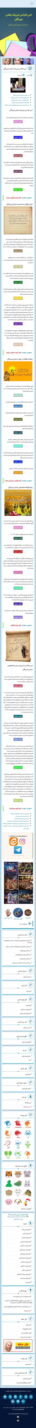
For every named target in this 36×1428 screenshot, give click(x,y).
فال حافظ (28, 1324)
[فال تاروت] (26, 869)
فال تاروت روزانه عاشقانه (24, 1274)
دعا (30, 1060)
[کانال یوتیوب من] (18, 1401)
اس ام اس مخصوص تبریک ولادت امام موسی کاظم (16, 823)
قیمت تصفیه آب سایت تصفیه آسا (22, 1296)
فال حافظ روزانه (26, 1328)
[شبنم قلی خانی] (7, 62)
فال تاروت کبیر (27, 1233)
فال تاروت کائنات (26, 1237)
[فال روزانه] (11, 869)
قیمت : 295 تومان (18, 1217)
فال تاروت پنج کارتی (25, 1253)
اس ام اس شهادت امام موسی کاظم (20, 813)
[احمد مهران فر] (28, 62)
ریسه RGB (28, 1102)
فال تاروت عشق (26, 1270)
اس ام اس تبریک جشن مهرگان (18, 17)
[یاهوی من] (31, 1397)
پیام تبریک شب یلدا (25, 1337)
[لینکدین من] (13, 1401)
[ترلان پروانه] (18, 62)
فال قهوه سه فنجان (26, 1009)
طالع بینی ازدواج (26, 1041)
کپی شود (18, 121)
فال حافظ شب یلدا (26, 1333)
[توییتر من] (5, 1397)
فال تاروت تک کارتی (25, 1241)
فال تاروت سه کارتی (25, 1245)
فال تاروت (28, 1282)
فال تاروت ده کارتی (25, 1266)
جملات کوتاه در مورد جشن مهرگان (20, 100)
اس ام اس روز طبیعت (25, 950)
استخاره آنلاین (27, 976)
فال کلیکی (28, 1074)
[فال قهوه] (26, 883)
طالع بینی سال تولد (26, 1208)
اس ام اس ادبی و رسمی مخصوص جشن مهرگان (17, 105)
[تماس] (10, 1397)
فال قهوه (28, 1005)
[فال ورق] (11, 897)
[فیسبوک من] (21, 1397)
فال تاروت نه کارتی (26, 1261)
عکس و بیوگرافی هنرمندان (23, 1382)
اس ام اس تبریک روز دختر (22, 816)
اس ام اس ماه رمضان (25, 958)
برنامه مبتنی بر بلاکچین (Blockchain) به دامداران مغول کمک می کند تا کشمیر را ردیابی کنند (18, 1301)
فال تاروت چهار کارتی (25, 1249)
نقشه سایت (11, 1413)
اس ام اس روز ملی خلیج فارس (23, 954)
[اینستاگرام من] (15, 1397)
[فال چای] (26, 897)
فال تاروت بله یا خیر (25, 1278)
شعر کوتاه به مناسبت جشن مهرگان (20, 97)
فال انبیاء (28, 991)
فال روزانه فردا (27, 1378)
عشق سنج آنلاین (26, 1088)
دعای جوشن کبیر (26, 1056)
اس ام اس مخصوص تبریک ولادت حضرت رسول (18, 946)
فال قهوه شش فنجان (25, 1013)
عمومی (21, 923)
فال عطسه (28, 1364)
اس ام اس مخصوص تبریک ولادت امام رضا (18, 821)
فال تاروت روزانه (26, 1229)
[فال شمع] (11, 883)
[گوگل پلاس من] (23, 1401)
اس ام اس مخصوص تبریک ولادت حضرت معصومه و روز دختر (16, 827)
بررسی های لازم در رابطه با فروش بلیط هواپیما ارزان (17, 1306)
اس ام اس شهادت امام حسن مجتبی (21, 962)
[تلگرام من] (26, 1397)
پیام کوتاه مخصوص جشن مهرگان (20, 102)
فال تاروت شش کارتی (25, 1257)
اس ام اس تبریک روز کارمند (21, 818)
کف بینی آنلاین (27, 1027)
